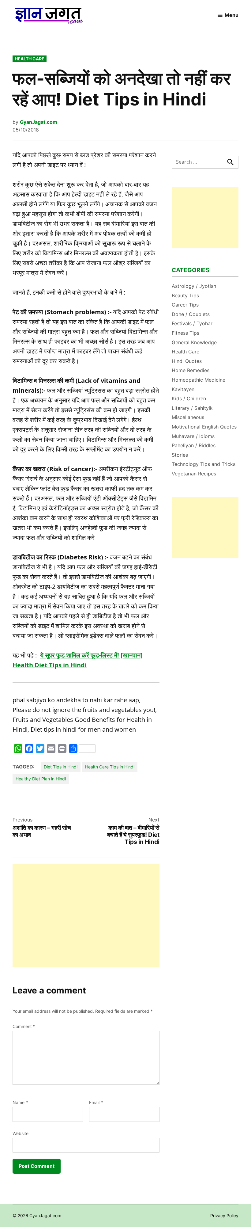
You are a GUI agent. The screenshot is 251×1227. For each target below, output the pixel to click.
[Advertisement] (86, 915)
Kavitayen (183, 389)
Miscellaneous (188, 417)
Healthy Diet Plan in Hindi (41, 778)
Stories (180, 455)
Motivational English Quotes (204, 427)
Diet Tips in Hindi (60, 766)
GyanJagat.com (38, 122)
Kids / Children (189, 398)
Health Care (29, 58)
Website (20, 1133)
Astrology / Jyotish (194, 286)
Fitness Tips (185, 333)
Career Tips (185, 305)
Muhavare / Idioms (193, 436)
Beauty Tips (185, 295)
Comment (24, 1026)
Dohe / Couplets (191, 314)
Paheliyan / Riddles (193, 445)
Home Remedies (190, 370)
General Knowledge (194, 342)
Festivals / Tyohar (192, 323)
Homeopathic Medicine (198, 380)
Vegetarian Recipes (194, 474)
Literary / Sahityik (192, 408)
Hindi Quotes (187, 361)
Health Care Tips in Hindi (109, 766)
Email (96, 1102)
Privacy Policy (224, 1215)
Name (20, 1102)
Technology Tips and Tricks (203, 464)
